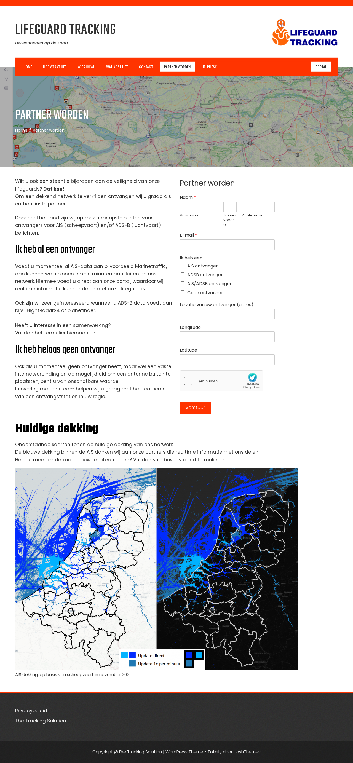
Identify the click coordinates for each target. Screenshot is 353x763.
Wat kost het (117, 66)
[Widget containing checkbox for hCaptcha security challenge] (221, 380)
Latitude (188, 350)
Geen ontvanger (205, 293)
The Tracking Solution (40, 721)
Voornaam (189, 215)
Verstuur (195, 407)
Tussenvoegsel (229, 220)
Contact (146, 66)
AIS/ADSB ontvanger (209, 283)
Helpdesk (209, 66)
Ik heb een (191, 258)
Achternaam (253, 215)
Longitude (190, 328)
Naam (188, 197)
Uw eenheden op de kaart (41, 43)
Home (27, 66)
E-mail (188, 235)
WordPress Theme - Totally (193, 752)
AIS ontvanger (202, 266)
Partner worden (177, 66)
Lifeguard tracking (65, 30)
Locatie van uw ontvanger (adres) (216, 305)
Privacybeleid (31, 710)
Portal (321, 66)
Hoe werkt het (55, 66)
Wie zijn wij (86, 66)
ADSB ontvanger (205, 275)
